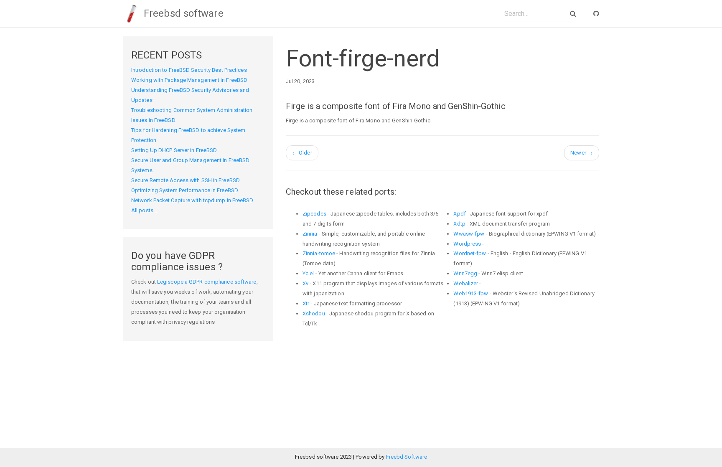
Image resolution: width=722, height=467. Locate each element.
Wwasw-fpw (468, 234)
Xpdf (459, 214)
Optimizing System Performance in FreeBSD (184, 190)
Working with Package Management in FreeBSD (189, 80)
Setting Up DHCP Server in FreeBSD (174, 150)
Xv (305, 283)
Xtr (306, 303)
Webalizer (465, 283)
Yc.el (308, 273)
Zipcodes (314, 214)
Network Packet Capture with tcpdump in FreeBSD (192, 200)
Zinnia (310, 234)
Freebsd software (182, 13)
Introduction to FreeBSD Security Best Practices (189, 70)
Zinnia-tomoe (319, 253)
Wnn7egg (465, 273)
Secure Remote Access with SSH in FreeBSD (185, 180)
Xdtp (459, 224)
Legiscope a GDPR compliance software (207, 282)
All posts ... (144, 210)
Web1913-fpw (470, 293)
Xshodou (314, 313)
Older (302, 153)
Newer (581, 153)
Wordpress (467, 244)
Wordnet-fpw (469, 253)
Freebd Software (406, 457)
